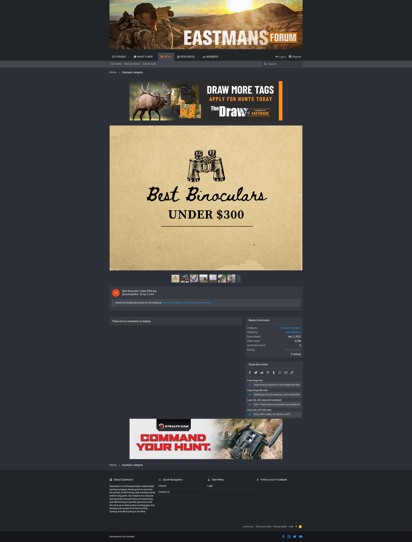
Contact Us (163, 492)
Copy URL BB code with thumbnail (264, 400)
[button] (128, 56)
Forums (162, 486)
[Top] (296, 526)
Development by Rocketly (121, 536)
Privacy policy (280, 526)
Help (291, 526)
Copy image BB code (257, 390)
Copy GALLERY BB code (259, 410)
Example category (291, 327)
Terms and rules (263, 526)
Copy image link (255, 380)
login (210, 486)
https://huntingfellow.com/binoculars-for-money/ (186, 302)
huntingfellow (131, 294)
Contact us (248, 526)
